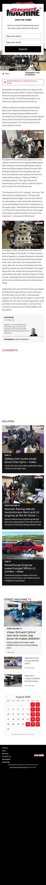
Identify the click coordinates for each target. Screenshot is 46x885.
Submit (23, 49)
